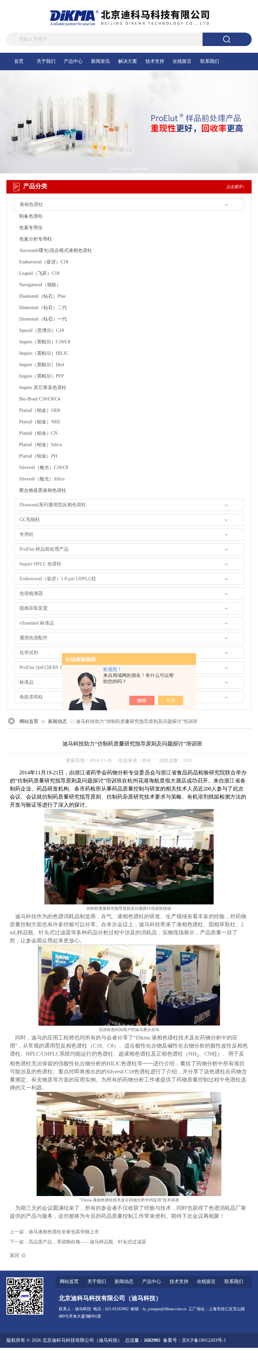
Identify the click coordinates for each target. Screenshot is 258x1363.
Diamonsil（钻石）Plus (42, 296)
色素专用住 (31, 227)
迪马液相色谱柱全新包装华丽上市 (64, 1231)
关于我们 (46, 61)
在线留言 (182, 61)
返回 (14, 1255)
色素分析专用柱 (35, 239)
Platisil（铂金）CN (38, 433)
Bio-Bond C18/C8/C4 (39, 398)
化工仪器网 (240, 1355)
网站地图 (192, 1355)
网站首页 (28, 721)
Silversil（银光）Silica (41, 478)
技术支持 (154, 61)
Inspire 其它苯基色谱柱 (43, 387)
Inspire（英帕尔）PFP (41, 376)
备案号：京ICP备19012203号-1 (194, 1340)
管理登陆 (171, 1355)
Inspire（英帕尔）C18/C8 (44, 341)
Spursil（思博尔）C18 (41, 330)
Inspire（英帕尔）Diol (41, 364)
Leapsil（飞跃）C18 (39, 273)
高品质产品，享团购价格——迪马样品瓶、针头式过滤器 (87, 1241)
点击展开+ (235, 186)
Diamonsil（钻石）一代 (43, 319)
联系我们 (209, 61)
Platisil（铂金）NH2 (39, 421)
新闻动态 (57, 721)
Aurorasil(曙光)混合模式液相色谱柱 (55, 250)
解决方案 (127, 61)
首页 (19, 61)
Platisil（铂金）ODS (39, 410)
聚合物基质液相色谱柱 (42, 490)
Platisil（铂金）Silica (40, 444)
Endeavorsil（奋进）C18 (43, 261)
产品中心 (73, 61)
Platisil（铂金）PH (38, 456)
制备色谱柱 (31, 216)
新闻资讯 (100, 61)
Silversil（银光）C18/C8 (43, 467)
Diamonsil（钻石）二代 (43, 307)
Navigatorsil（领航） (40, 284)
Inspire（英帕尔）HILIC (44, 353)
